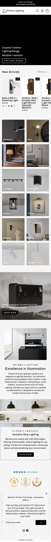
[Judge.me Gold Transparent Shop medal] (25, 482)
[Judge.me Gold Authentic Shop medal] (14, 482)
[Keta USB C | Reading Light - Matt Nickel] (3, 106)
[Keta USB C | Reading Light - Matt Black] (11, 106)
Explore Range (14, 61)
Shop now (25, 454)
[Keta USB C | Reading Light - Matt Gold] (14, 106)
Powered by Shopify (25, 540)
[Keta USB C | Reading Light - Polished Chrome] (6, 106)
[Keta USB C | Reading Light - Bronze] (9, 106)
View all (42, 72)
